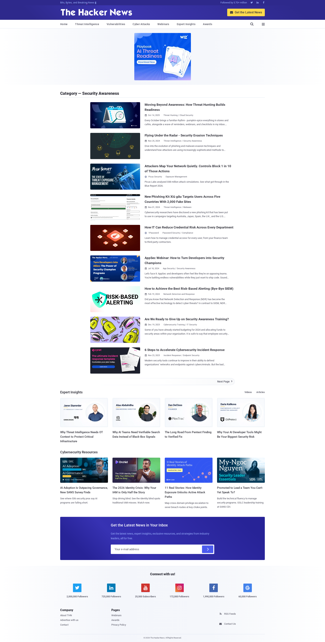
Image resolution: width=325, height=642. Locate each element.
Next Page (224, 381)
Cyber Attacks (141, 24)
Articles (260, 392)
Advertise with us (69, 620)
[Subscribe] (207, 549)
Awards (207, 24)
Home (64, 24)
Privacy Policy (118, 624)
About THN (66, 615)
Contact (64, 624)
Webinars (163, 24)
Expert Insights (186, 24)
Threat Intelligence (87, 24)
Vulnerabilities (116, 24)
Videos (248, 392)
